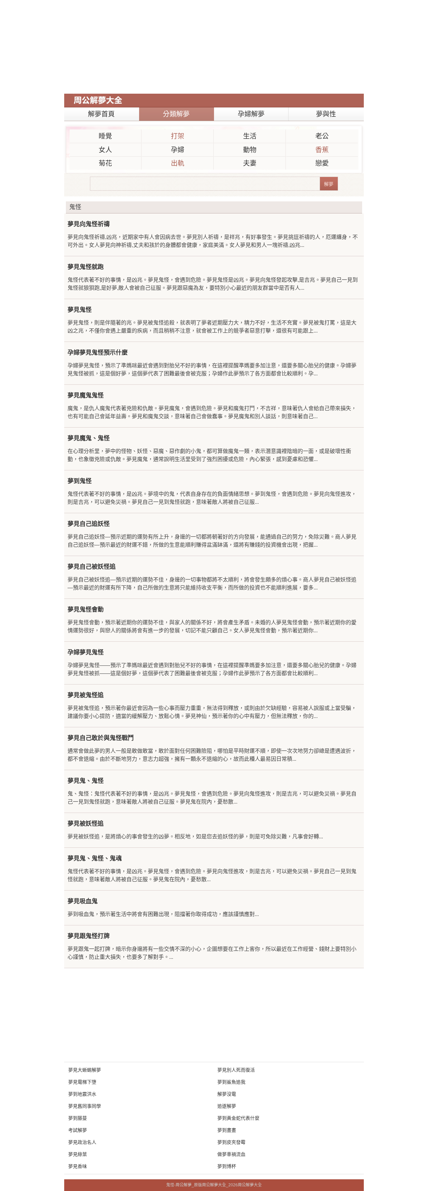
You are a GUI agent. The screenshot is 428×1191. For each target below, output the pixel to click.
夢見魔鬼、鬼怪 (89, 438)
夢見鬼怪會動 (86, 609)
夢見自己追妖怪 (89, 524)
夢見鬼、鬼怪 (86, 780)
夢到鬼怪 (80, 481)
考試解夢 (77, 1130)
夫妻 (249, 163)
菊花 (105, 163)
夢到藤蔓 (77, 1118)
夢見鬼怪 (80, 309)
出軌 (177, 163)
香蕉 (322, 150)
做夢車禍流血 (231, 1154)
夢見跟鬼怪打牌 (89, 936)
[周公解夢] (98, 100)
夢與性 (326, 114)
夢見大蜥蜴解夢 (84, 1070)
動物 (249, 150)
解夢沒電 (226, 1094)
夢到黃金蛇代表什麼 (238, 1118)
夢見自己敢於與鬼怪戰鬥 (101, 738)
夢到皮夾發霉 (231, 1142)
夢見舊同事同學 (84, 1106)
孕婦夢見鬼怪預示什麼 (98, 352)
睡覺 (105, 136)
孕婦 (177, 150)
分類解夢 (176, 114)
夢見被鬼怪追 (86, 695)
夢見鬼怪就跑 (86, 267)
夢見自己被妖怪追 (92, 566)
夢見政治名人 (82, 1142)
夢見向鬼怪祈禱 (89, 224)
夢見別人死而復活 (236, 1070)
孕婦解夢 (251, 114)
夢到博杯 (226, 1166)
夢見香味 (77, 1166)
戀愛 (322, 163)
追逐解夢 (226, 1106)
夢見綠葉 (77, 1154)
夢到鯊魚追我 (231, 1082)
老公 (322, 136)
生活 (249, 136)
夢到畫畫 (226, 1130)
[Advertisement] (214, 47)
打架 (177, 136)
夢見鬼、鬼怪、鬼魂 (95, 858)
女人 (105, 150)
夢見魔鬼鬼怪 (86, 395)
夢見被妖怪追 (86, 823)
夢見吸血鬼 (83, 901)
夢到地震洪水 (82, 1094)
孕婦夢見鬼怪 (86, 652)
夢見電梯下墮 (82, 1082)
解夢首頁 (101, 114)
